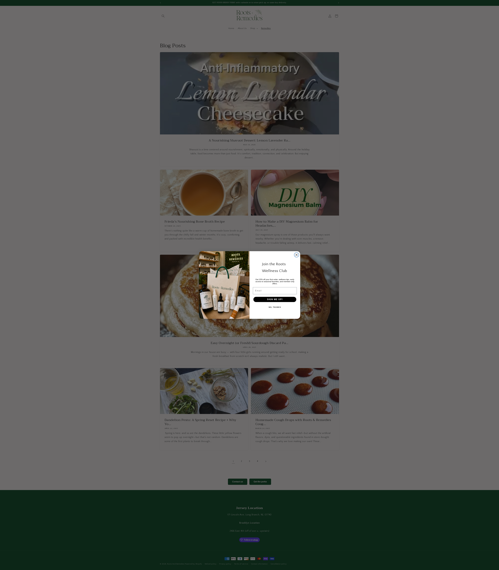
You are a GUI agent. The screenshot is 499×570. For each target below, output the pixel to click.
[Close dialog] (296, 254)
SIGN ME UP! (275, 299)
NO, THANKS (275, 307)
